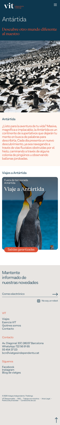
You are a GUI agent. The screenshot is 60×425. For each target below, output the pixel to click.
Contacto (8, 329)
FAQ (19, 399)
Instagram (8, 370)
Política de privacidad (10, 400)
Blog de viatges (11, 373)
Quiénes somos (11, 325)
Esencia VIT (9, 322)
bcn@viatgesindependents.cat (20, 353)
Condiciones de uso (28, 400)
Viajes (5, 319)
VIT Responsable (8, 399)
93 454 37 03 (9, 349)
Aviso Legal (46, 399)
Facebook (8, 367)
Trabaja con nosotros (31, 399)
